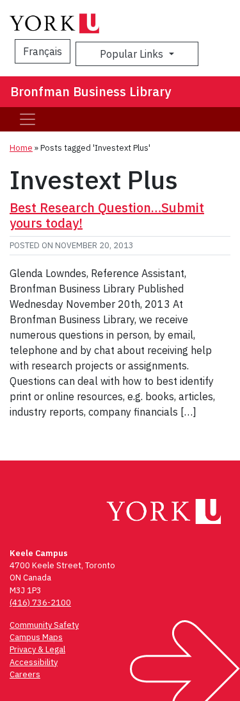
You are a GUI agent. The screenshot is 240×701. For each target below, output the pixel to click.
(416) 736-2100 (40, 602)
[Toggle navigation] (27, 119)
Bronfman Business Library (90, 91)
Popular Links (133, 53)
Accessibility (34, 662)
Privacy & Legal (37, 649)
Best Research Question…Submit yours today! (107, 215)
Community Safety (44, 625)
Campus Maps (36, 637)
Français (42, 51)
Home (21, 147)
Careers (25, 674)
